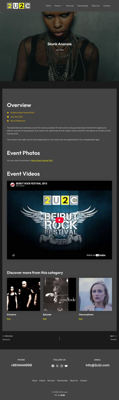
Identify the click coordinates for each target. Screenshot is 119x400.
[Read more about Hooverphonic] (95, 294)
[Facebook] (52, 366)
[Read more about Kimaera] (23, 294)
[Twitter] (57, 366)
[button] (61, 6)
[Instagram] (61, 366)
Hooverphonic (86, 314)
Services (70, 6)
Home (48, 6)
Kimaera (11, 314)
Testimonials (82, 6)
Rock (9, 319)
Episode (47, 314)
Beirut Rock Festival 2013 (42, 160)
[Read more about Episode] (59, 294)
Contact (106, 6)
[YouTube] (66, 366)
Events (57, 6)
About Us (96, 6)
